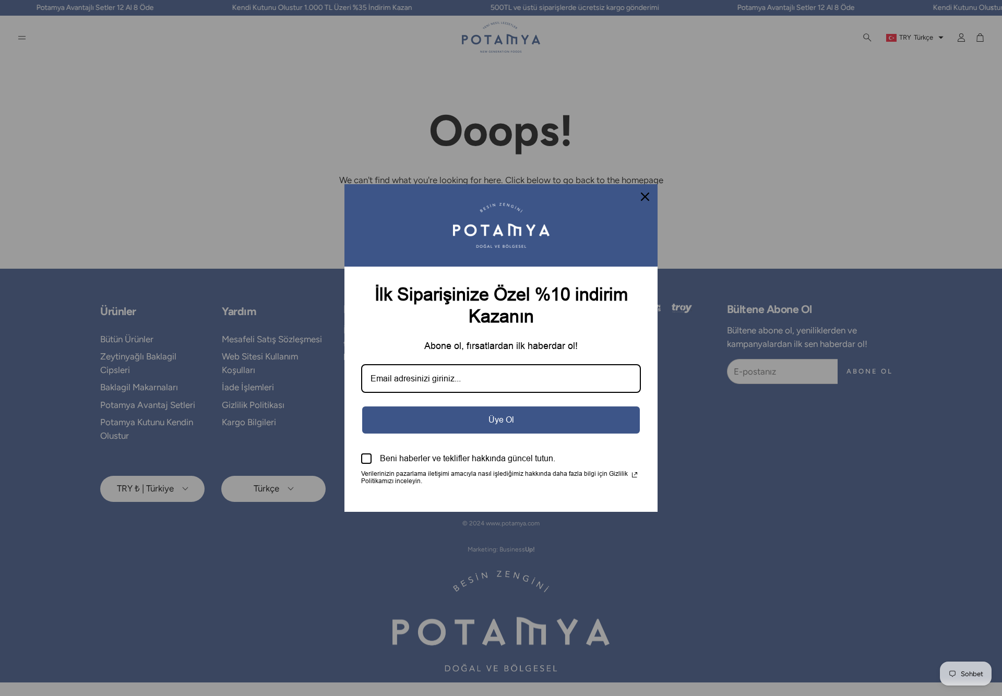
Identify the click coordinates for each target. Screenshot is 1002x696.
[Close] (645, 196)
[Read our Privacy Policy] (634, 475)
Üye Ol (501, 419)
